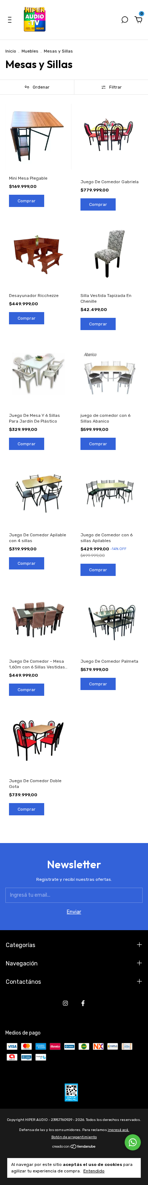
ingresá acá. (118, 1130)
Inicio (10, 51)
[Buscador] (124, 20)
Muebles (30, 51)
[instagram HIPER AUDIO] (65, 1003)
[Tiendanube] (74, 1147)
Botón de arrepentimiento (74, 1137)
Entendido (94, 1170)
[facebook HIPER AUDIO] (83, 1003)
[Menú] (11, 20)
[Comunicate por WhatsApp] (133, 1142)
